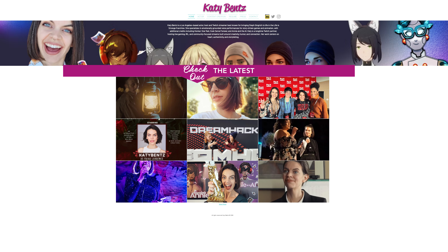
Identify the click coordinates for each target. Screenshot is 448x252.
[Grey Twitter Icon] (273, 16)
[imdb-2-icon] (267, 16)
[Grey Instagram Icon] (278, 16)
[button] (151, 98)
